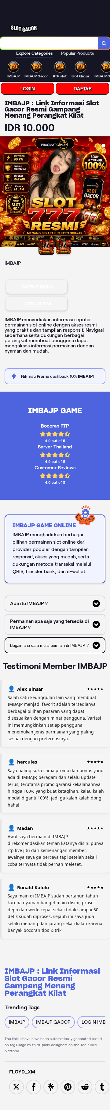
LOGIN (27, 88)
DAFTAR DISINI (36, 286)
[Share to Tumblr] (102, 1086)
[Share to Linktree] (50, 1086)
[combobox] (49, 43)
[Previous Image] (5, 192)
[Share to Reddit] (85, 1086)
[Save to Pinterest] (68, 1086)
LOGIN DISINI (36, 303)
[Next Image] (105, 192)
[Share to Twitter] (16, 1086)
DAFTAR (83, 88)
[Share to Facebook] (33, 1086)
